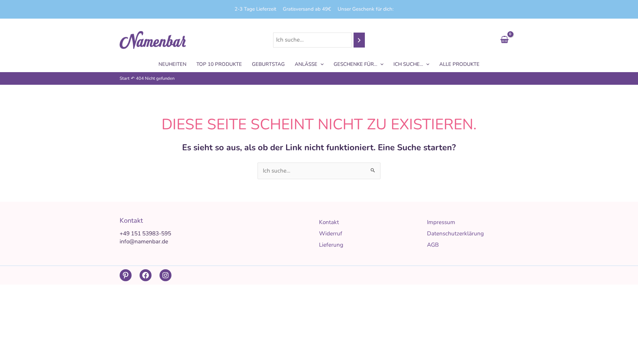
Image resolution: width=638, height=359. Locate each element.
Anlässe (306, 64)
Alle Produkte (459, 64)
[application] (320, 64)
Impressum (441, 222)
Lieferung (331, 245)
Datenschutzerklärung (455, 233)
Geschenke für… (355, 64)
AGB (433, 245)
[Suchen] (359, 40)
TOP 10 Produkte (219, 64)
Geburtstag (268, 64)
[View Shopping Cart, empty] (504, 40)
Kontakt (329, 222)
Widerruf (330, 233)
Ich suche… (408, 64)
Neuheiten (172, 64)
